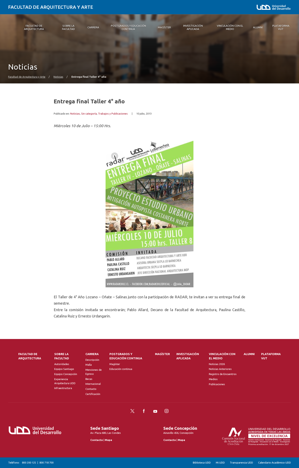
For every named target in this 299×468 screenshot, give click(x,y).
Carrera (92, 354)
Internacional (93, 383)
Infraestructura (63, 388)
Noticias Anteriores (220, 368)
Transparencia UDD (241, 462)
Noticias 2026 (217, 364)
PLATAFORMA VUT (271, 356)
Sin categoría (89, 113)
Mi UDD (220, 462)
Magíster (114, 364)
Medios (213, 379)
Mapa (108, 439)
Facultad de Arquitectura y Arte (50, 7)
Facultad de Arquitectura (29, 356)
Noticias (58, 76)
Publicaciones (217, 384)
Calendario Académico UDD (274, 462)
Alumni (249, 354)
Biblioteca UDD (202, 462)
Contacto (90, 388)
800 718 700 (46, 462)
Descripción (92, 359)
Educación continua (120, 368)
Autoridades (61, 364)
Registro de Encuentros (223, 374)
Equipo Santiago (64, 368)
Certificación (92, 394)
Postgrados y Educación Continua (125, 356)
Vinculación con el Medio (222, 356)
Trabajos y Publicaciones (113, 113)
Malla (88, 364)
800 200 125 (29, 462)
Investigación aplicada (187, 356)
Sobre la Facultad (61, 356)
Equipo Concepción (65, 374)
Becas (88, 378)
